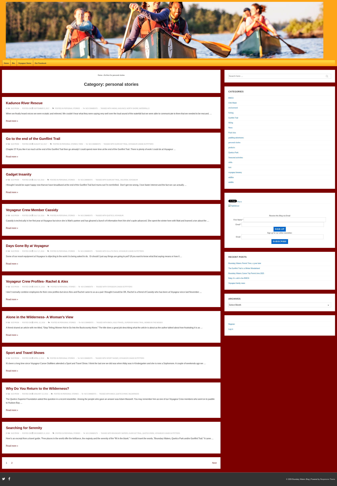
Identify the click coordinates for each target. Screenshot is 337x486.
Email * (238, 225)
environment (233, 108)
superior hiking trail (134, 323)
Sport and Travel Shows (25, 353)
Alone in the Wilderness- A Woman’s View (39, 317)
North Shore (132, 108)
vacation (124, 180)
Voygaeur (133, 180)
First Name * (238, 220)
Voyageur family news (236, 283)
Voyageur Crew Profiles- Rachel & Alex (37, 281)
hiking (114, 108)
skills (230, 162)
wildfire (231, 177)
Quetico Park (122, 394)
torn (80, 144)
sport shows (112, 358)
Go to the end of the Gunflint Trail (33, 139)
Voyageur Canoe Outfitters (140, 144)
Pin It (239, 202)
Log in (230, 329)
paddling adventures (236, 138)
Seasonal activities (235, 158)
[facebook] (9, 480)
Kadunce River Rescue (24, 103)
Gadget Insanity (18, 174)
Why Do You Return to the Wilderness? (37, 388)
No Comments (92, 108)
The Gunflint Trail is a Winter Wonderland (244, 268)
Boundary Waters (120, 433)
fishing (230, 113)
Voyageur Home (24, 63)
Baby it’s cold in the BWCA (238, 278)
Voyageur (119, 215)
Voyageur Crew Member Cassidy (32, 210)
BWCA (110, 323)
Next (214, 463)
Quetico (110, 215)
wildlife (231, 182)
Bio (13, 63)
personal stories (72, 108)
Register (231, 324)
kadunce (122, 108)
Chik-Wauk (232, 103)
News (230, 128)
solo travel (118, 323)
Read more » (12, 121)
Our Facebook (40, 63)
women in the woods (153, 323)
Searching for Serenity (24, 428)
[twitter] (4, 480)
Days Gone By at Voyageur (27, 246)
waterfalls (144, 108)
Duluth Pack (112, 251)
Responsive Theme (327, 479)
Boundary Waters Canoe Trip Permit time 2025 (246, 273)
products (231, 148)
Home (6, 63)
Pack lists (232, 133)
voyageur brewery (235, 172)
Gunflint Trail (121, 144)
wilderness (133, 394)
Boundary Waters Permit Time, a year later (244, 263)
